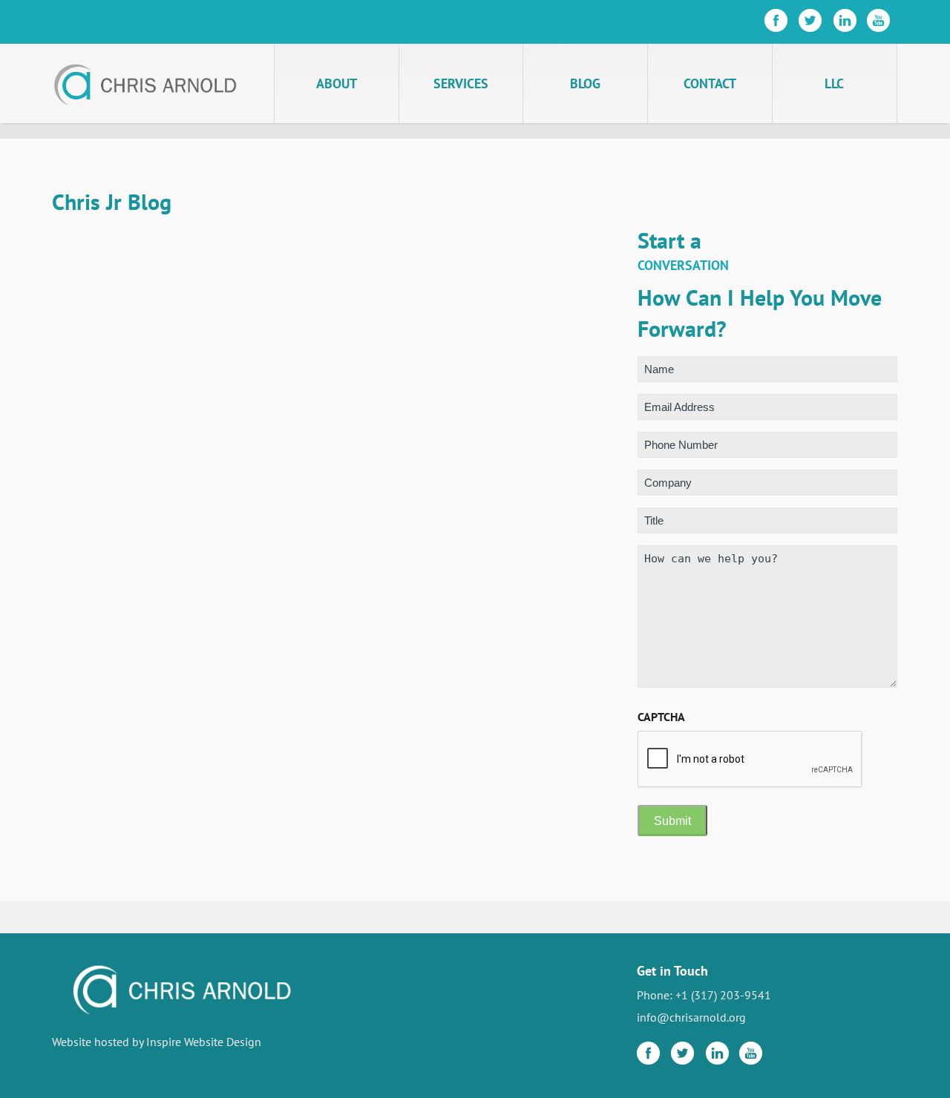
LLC (834, 83)
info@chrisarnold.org (691, 1017)
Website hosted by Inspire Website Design (156, 1041)
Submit (672, 821)
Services (460, 83)
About (336, 83)
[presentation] (750, 760)
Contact (710, 83)
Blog (585, 83)
